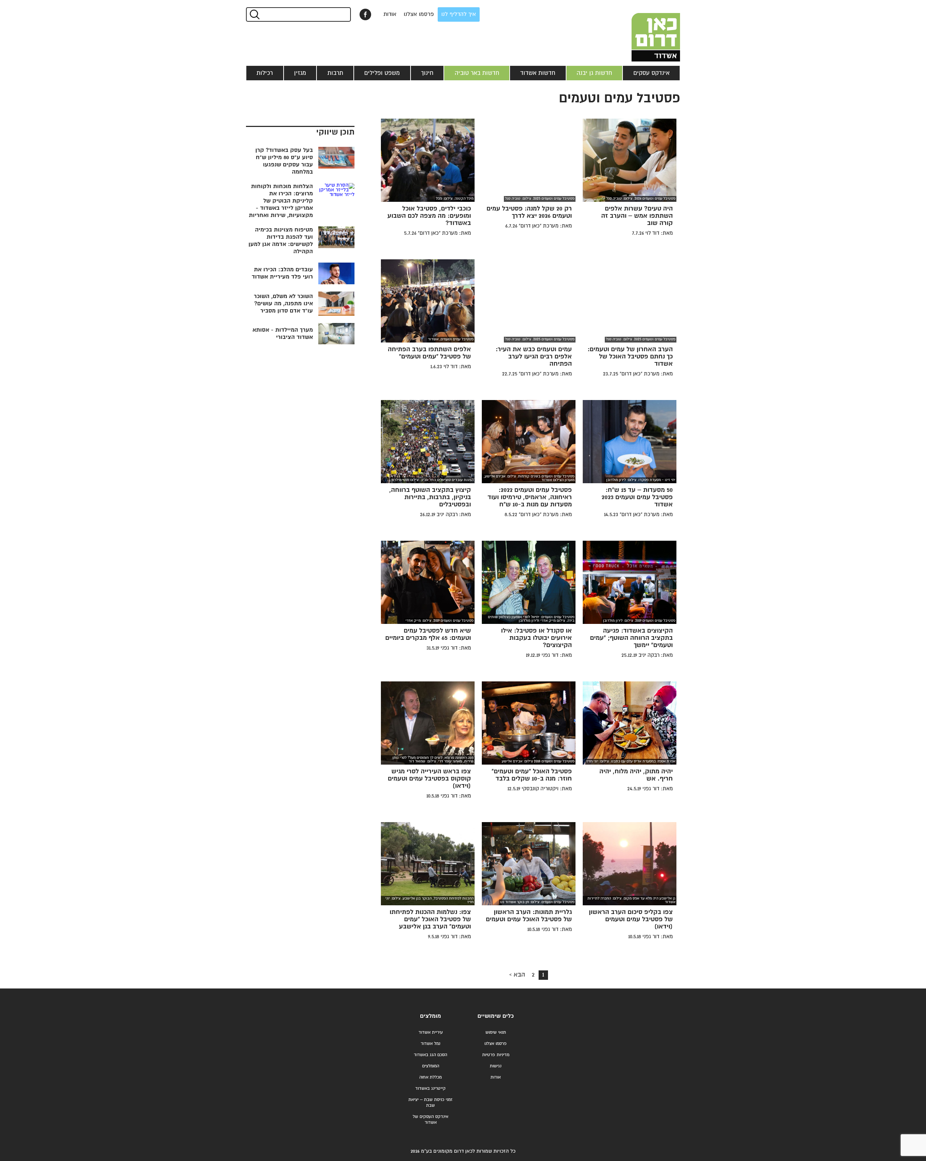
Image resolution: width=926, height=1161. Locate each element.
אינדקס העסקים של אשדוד (430, 1119)
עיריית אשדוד (431, 1032)
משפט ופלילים (382, 73)
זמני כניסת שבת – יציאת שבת (430, 1102)
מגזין (300, 73)
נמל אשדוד (430, 1044)
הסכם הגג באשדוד (430, 1055)
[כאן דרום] (644, 30)
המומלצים (430, 1066)
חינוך (427, 73)
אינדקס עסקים (651, 73)
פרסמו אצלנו (419, 14)
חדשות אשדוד (537, 73)
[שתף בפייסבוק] (365, 14)
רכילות (264, 73)
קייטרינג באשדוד (430, 1088)
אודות (389, 14)
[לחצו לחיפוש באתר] (254, 14)
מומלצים (430, 1016)
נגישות (495, 1066)
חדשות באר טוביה (477, 73)
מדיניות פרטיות (495, 1055)
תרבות (335, 73)
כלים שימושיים (495, 1016)
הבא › (517, 975)
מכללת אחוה (430, 1077)
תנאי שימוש (495, 1032)
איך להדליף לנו (458, 14)
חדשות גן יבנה (594, 73)
